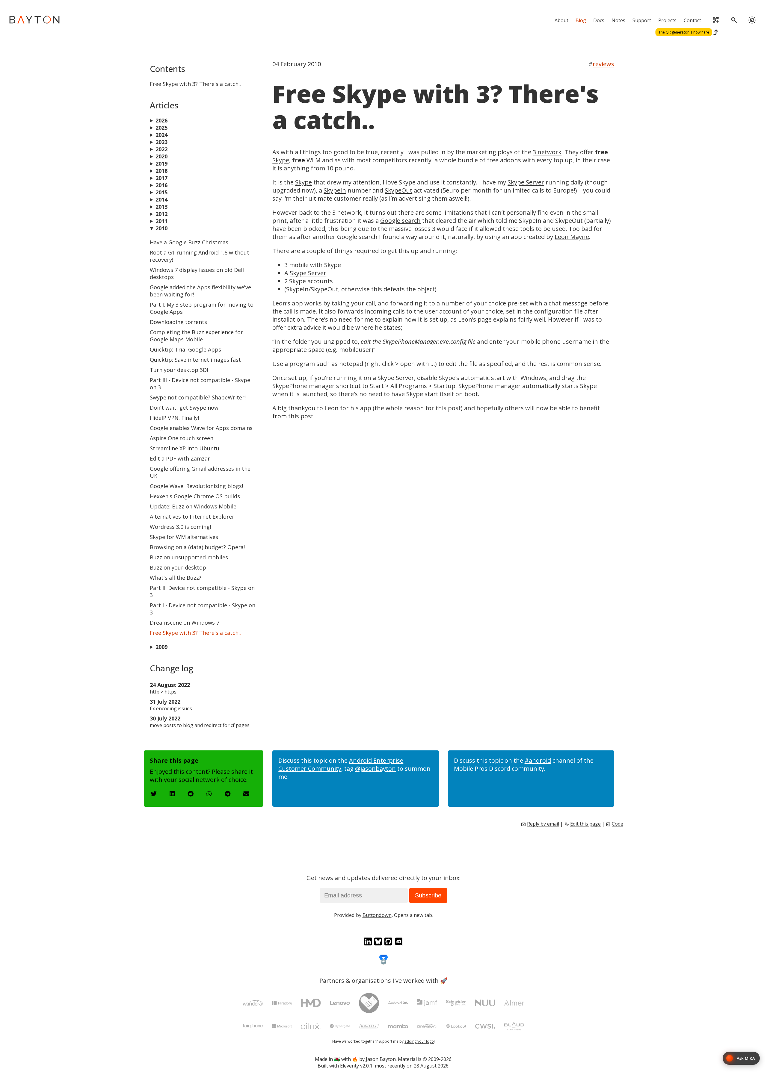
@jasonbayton (375, 768)
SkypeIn (335, 190)
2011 (161, 221)
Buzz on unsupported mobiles (189, 557)
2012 (161, 213)
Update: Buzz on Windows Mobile (193, 506)
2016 (161, 185)
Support (641, 20)
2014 (161, 199)
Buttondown (377, 914)
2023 (161, 142)
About (561, 20)
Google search (400, 220)
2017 (161, 177)
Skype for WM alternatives (184, 536)
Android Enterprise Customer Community (340, 764)
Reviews (603, 64)
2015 (161, 192)
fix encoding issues (171, 708)
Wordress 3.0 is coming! (180, 526)
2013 (161, 206)
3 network (547, 152)
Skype (280, 160)
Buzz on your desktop (178, 567)
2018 (161, 170)
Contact (692, 20)
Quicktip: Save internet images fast (195, 359)
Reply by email (543, 823)
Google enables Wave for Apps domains (201, 427)
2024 (161, 134)
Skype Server (526, 182)
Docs (598, 20)
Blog (581, 20)
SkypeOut (398, 190)
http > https (163, 691)
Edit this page (585, 823)
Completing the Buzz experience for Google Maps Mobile (196, 335)
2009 (161, 646)
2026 (161, 120)
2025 (161, 127)
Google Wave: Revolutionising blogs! (196, 486)
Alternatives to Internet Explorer (192, 516)
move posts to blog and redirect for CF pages (200, 725)
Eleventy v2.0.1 (356, 1065)
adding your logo (419, 1041)
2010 (161, 228)
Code (617, 823)
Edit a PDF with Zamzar (180, 458)
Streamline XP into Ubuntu (184, 448)
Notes (618, 20)
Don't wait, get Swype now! (185, 407)
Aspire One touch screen (181, 438)
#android (538, 760)
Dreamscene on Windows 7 (184, 622)
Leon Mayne (572, 237)
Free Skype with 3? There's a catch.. (195, 632)
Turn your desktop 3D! (179, 369)
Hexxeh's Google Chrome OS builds (195, 496)
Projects (667, 20)
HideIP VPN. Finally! (174, 417)
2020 (161, 156)
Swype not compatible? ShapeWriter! (198, 397)
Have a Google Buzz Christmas (189, 242)
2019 (161, 163)
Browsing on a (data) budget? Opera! (197, 547)
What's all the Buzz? (175, 577)
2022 (161, 149)
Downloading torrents (178, 321)
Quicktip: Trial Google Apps (185, 349)
